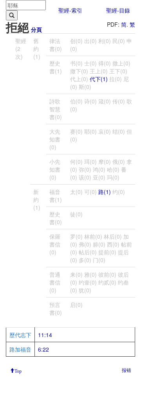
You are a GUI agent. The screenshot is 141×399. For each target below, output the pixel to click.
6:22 (43, 349)
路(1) (104, 192)
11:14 (45, 335)
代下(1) (99, 79)
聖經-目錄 (118, 10)
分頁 (36, 29)
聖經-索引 (70, 10)
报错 (126, 369)
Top (18, 370)
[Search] (12, 15)
